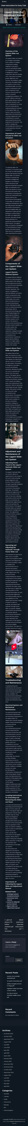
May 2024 (6, 1083)
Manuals (18, 25)
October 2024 (8, 1069)
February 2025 (8, 1058)
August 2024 (7, 1075)
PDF (5, 1107)
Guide (5, 1099)
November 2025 (8, 1033)
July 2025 (6, 1045)
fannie (20, 18)
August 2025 (7, 1042)
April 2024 (6, 1086)
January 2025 (8, 1061)
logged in (16, 945)
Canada (6, 1096)
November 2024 (8, 1067)
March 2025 (7, 1056)
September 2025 (9, 1039)
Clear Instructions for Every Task (13, 5)
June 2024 (7, 1081)
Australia (6, 1094)
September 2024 (9, 1072)
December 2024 (8, 1064)
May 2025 (6, 1050)
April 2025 (6, 1053)
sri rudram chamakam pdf (14, 981)
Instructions (7, 1102)
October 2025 (8, 1036)
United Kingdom (8, 1110)
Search (7, 956)
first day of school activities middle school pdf (14, 995)
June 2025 (7, 1047)
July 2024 (6, 1078)
